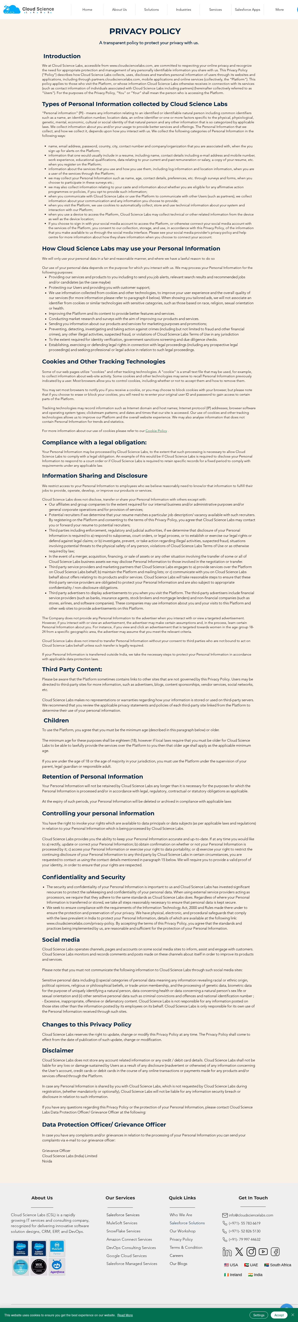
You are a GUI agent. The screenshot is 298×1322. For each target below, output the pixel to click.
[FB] (275, 1252)
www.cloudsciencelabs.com (131, 65)
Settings (258, 1315)
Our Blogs (178, 1263)
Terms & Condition (186, 1247)
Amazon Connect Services (129, 1239)
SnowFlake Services (123, 1231)
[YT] (263, 1252)
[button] (151, 9)
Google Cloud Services (126, 1255)
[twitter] (239, 1252)
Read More (125, 1315)
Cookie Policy (156, 431)
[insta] (251, 1252)
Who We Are (181, 1214)
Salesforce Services (123, 1214)
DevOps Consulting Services (131, 1247)
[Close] (292, 1315)
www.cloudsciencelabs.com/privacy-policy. (81, 923)
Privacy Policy (181, 1239)
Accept (279, 1315)
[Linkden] (227, 1252)
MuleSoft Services (121, 1223)
